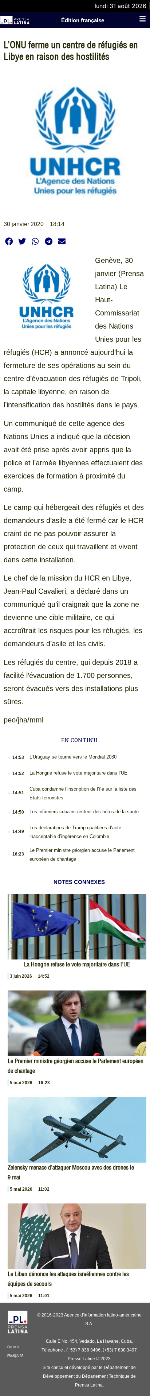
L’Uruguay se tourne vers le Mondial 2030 (73, 757)
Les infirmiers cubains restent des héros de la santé (84, 811)
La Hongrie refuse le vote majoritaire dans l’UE (78, 773)
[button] (9, 241)
